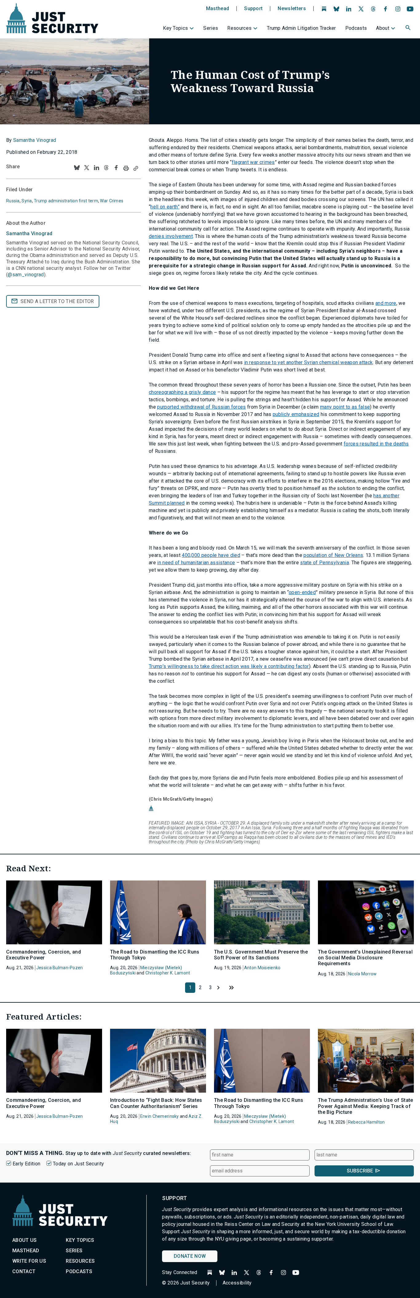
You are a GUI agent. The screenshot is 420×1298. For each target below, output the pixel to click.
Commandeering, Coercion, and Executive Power (43, 955)
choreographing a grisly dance (182, 392)
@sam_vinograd (26, 275)
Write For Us (29, 1261)
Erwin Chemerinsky (159, 1116)
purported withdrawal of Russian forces (201, 407)
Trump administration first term (66, 200)
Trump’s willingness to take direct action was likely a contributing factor (229, 666)
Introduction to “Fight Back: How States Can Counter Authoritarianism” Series (156, 1103)
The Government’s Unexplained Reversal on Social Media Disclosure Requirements (365, 957)
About (382, 28)
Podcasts (356, 28)
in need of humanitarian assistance (196, 562)
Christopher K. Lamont (167, 972)
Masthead (217, 8)
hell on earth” (164, 207)
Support (253, 8)
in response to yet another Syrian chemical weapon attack (308, 362)
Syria (27, 200)
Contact (23, 1271)
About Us (24, 1240)
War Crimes (111, 200)
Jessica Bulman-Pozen (59, 967)
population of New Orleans (333, 555)
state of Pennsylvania (324, 562)
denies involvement (171, 236)
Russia (13, 200)
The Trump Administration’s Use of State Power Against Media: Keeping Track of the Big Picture (365, 1106)
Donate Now (190, 1256)
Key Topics (175, 28)
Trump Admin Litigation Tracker (301, 28)
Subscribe (360, 1171)
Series (210, 28)
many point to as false (345, 407)
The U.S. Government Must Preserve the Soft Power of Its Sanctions (261, 955)
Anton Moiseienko (262, 967)
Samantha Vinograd (34, 140)
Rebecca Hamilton (366, 1122)
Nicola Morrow (362, 973)
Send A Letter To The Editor (57, 301)
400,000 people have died (211, 555)
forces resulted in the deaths (376, 444)
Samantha (29, 233)
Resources (239, 28)
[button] (408, 28)
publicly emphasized (296, 414)
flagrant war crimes (253, 162)
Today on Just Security (78, 1164)
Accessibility (237, 1283)
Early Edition (26, 1164)
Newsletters (292, 8)
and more (385, 303)
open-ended (302, 592)
